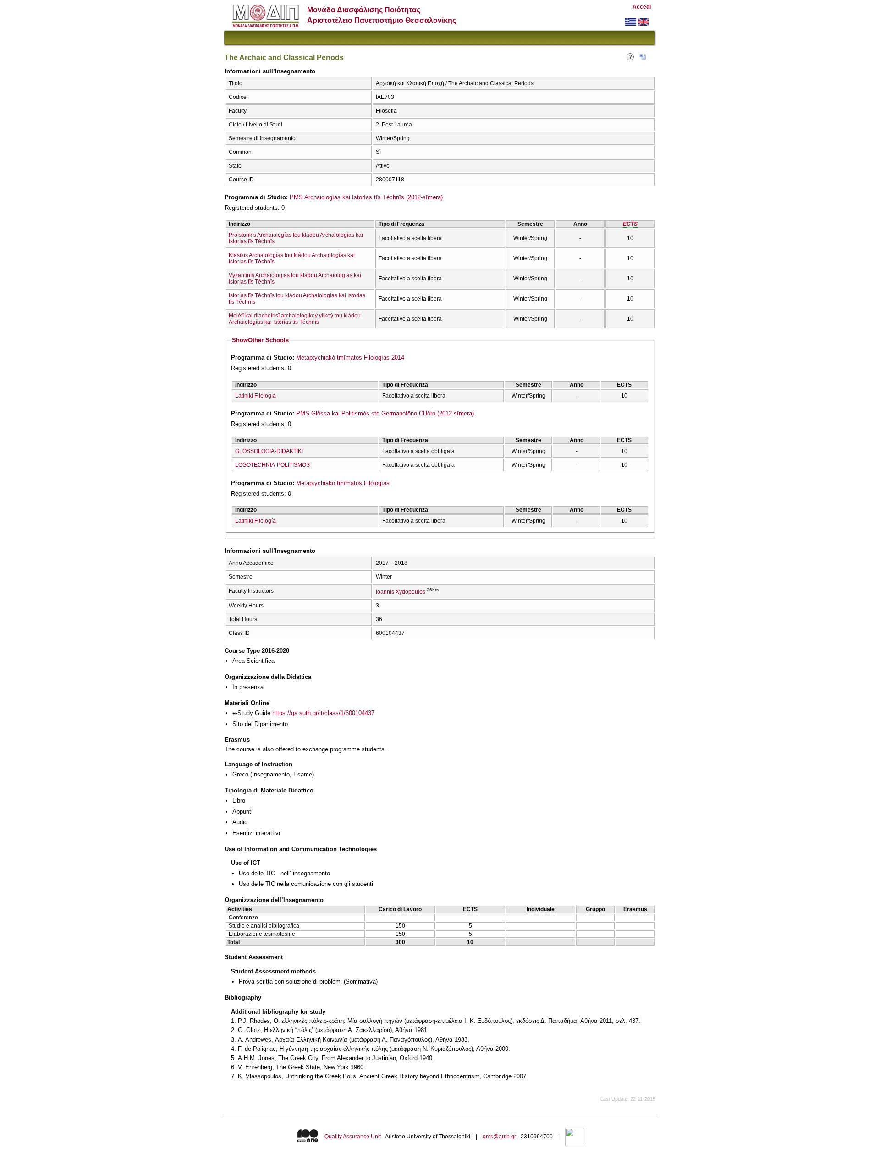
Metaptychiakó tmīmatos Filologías (343, 483)
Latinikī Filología (255, 396)
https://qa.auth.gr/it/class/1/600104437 (323, 713)
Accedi (641, 7)
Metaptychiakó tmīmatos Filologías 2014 (350, 357)
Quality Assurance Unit (352, 1136)
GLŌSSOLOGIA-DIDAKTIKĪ (269, 451)
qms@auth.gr (499, 1136)
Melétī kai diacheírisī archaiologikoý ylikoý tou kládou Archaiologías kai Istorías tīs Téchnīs (295, 318)
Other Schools (260, 340)
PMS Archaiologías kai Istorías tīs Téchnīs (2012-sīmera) (366, 197)
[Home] (265, 25)
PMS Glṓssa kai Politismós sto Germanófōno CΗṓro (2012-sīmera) (385, 413)
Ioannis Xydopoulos (400, 592)
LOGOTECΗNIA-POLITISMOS (272, 465)
